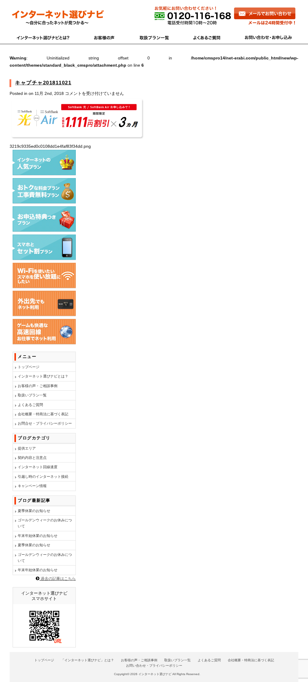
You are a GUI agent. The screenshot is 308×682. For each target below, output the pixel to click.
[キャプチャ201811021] (77, 139)
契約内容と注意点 (32, 458)
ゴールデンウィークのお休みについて (45, 523)
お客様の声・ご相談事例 (37, 386)
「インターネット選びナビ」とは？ (87, 660)
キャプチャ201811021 (43, 83)
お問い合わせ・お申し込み (265, 36)
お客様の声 (105, 36)
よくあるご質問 (208, 36)
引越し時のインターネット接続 (43, 476)
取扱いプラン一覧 (32, 395)
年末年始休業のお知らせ (37, 536)
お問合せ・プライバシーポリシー (45, 423)
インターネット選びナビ (154, 674)
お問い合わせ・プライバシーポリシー (154, 665)
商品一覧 (155, 36)
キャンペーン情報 (32, 486)
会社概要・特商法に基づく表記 (43, 414)
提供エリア (27, 448)
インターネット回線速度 (37, 467)
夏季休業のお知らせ (34, 511)
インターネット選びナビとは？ (43, 376)
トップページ (28, 367)
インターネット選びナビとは (46, 36)
